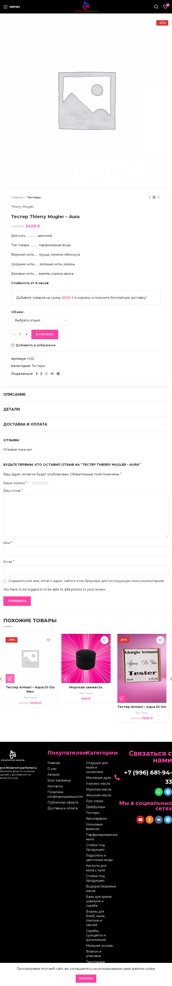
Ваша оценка (15, 483)
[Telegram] (168, 792)
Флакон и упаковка (93, 953)
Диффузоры (95, 807)
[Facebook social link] (36, 374)
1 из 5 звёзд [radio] (33, 483)
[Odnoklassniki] (150, 820)
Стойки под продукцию (95, 847)
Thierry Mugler (22, 207)
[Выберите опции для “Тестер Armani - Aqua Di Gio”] (121, 698)
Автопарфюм (96, 819)
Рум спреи (94, 801)
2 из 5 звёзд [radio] (37, 483)
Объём (17, 312)
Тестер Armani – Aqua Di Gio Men (30, 689)
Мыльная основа (99, 946)
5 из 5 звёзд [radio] (47, 483)
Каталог (53, 775)
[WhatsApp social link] (46, 374)
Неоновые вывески (94, 826)
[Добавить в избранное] (48, 640)
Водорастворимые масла (99, 888)
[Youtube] (140, 820)
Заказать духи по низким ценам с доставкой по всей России (18, 773)
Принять (86, 978)
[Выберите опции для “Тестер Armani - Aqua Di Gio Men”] (10, 678)
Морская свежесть (86, 687)
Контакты (55, 786)
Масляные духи (98, 778)
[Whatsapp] (159, 792)
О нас (52, 769)
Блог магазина (59, 780)
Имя (8, 543)
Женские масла (98, 795)
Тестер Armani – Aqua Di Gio (141, 707)
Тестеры (34, 197)
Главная (17, 197)
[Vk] (159, 820)
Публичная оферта (62, 802)
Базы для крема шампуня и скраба (99, 901)
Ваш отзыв (13, 490)
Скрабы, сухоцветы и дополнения (96, 935)
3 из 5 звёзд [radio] (40, 483)
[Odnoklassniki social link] (41, 374)
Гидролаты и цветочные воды (99, 857)
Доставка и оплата (62, 808)
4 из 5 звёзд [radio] (43, 483)
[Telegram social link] (58, 374)
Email (9, 562)
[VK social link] (52, 374)
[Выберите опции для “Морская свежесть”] (65, 678)
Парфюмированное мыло (99, 837)
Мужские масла (98, 789)
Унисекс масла (98, 784)
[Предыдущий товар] (149, 197)
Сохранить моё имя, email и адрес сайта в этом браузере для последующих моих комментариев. (86, 581)
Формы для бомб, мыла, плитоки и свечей (95, 918)
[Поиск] (156, 6)
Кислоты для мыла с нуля (96, 868)
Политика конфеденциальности (65, 794)
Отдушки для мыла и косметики (97, 767)
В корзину (45, 334)
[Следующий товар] (158, 197)
